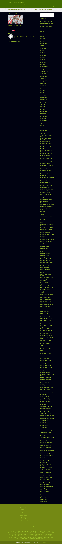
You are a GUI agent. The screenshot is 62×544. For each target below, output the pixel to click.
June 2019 (42, 87)
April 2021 (42, 69)
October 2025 (43, 48)
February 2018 (43, 111)
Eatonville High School (45, 232)
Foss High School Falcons (45, 260)
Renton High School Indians (46, 380)
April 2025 (42, 54)
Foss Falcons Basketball (45, 258)
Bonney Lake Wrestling (45, 192)
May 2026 (42, 38)
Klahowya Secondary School (46, 294)
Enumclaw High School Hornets (47, 239)
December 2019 (43, 80)
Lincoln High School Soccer (46, 316)
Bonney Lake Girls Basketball (46, 165)
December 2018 (43, 97)
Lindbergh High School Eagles (46, 320)
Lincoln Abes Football (44, 311)
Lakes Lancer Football (45, 297)
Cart (32, 529)
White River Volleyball (45, 482)
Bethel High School (44, 148)
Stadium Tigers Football (45, 410)
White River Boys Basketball (46, 460)
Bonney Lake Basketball (45, 156)
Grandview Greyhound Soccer (46, 277)
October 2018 (43, 101)
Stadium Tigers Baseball (45, 408)
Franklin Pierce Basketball (45, 269)
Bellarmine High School (45, 141)
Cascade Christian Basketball (46, 199)
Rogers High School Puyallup (46, 387)
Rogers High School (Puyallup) (46, 385)
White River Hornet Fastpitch (46, 469)
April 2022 (42, 64)
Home (23, 6)
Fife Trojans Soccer (44, 255)
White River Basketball (45, 459)
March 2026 (42, 41)
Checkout (36, 529)
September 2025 (44, 50)
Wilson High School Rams (45, 488)
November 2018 (43, 99)
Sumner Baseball (44, 420)
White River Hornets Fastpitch (46, 475)
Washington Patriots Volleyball (46, 455)
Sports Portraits (23, 537)
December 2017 (43, 114)
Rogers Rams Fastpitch (45, 389)
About (51, 6)
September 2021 (44, 66)
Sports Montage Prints (13, 537)
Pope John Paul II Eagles (45, 372)
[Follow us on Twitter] (31, 526)
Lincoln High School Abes (45, 315)
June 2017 (42, 123)
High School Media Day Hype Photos (21, 531)
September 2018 (44, 102)
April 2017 (42, 127)
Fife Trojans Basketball (45, 253)
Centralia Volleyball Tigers (45, 208)
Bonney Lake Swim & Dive (46, 185)
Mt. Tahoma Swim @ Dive (46, 333)
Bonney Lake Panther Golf (46, 179)
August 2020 (43, 73)
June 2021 (42, 67)
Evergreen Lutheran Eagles (46, 241)
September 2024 (44, 57)
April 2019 (42, 90)
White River (42, 457)
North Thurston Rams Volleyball (47, 351)
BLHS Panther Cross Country (46, 153)
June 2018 (42, 104)
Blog (29, 529)
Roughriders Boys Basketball (46, 392)
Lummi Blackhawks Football (46, 322)
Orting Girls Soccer (44, 369)
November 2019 (43, 81)
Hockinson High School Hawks (46, 287)
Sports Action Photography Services (19, 535)
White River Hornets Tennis (46, 477)
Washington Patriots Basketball (47, 453)
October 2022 (43, 62)
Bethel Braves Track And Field (46, 145)
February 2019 (43, 94)
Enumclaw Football (44, 237)
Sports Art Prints (49, 535)
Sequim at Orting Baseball (46, 21)
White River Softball (44, 479)
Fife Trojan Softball (44, 248)
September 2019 (44, 85)
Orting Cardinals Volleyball (46, 367)
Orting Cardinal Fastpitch (45, 362)
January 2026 (43, 45)
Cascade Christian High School (47, 204)
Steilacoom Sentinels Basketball (47, 415)
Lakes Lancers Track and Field (47, 304)
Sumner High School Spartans (46, 423)
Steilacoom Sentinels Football (46, 416)
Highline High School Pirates (46, 284)
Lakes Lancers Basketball (45, 299)
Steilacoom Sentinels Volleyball (47, 418)
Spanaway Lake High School (46, 398)
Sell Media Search (39, 534)
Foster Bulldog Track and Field (46, 262)
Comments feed (43, 499)
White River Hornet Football (46, 470)
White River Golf (43, 462)
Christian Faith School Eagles (46, 216)
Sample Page (38, 532)
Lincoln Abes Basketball (45, 308)
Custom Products (33, 6)
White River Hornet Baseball (46, 467)
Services (26, 6)
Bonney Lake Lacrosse (45, 175)
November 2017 (43, 116)
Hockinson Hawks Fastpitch (46, 285)
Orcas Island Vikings (44, 358)
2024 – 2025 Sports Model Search (15, 529)
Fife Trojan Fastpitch (44, 246)
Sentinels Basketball (44, 396)
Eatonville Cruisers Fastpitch (46, 230)
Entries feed (43, 497)
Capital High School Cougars (46, 196)
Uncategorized (43, 440)
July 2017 (42, 121)
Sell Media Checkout (46, 532)
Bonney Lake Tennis (44, 187)
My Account (20, 532)
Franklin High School (44, 267)
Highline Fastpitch (44, 282)
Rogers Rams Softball (45, 391)
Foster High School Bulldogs (46, 265)
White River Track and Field (46, 481)
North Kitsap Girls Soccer (45, 340)
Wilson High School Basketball (46, 486)
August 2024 (43, 59)
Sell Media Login (30, 534)
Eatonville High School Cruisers (47, 234)
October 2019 (43, 83)
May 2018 (42, 106)
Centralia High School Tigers (46, 206)
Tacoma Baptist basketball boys (47, 430)
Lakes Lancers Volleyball (45, 306)
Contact (47, 6)
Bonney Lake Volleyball (45, 190)
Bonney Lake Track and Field (46, 189)
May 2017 (42, 125)
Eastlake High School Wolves (46, 227)
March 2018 (42, 109)
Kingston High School (45, 289)
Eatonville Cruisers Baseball (46, 229)
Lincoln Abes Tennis (44, 313)
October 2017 (43, 118)
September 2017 (44, 120)
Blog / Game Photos (41, 6)
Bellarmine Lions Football (45, 143)
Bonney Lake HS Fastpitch (46, 173)
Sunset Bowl (43, 429)
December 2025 (43, 47)
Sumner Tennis (43, 427)
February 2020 (43, 76)
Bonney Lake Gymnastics (45, 168)
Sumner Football (43, 422)
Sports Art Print (43, 404)
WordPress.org (43, 501)
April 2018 (42, 108)
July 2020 (42, 74)
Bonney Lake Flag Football (46, 161)
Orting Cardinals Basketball (46, 363)
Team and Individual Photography (35, 537)
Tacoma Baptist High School (46, 435)
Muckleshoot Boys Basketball (46, 335)
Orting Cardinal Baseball (45, 360)
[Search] (53, 6)
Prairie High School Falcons (46, 379)
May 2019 (42, 88)
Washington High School (45, 445)
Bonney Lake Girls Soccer (46, 167)
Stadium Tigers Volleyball (45, 411)
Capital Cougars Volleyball (45, 194)
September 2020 (44, 71)
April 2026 (42, 40)
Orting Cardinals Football (45, 365)
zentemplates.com (42, 542)
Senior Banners (43, 394)
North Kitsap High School (45, 342)
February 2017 (43, 130)
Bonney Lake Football (45, 163)
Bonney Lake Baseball (45, 155)
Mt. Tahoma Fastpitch (45, 328)
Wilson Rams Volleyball (45, 491)
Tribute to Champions (40, 538)
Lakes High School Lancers (46, 295)
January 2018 (43, 113)
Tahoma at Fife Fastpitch (45, 20)
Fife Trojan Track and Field (46, 250)
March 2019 (42, 92)
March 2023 (42, 61)
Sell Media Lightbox (21, 534)
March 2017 (42, 128)
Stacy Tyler (21, 34)
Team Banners (46, 537)
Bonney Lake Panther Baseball (47, 177)
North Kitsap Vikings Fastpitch (46, 347)
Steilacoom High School (45, 413)
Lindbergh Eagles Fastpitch (46, 318)
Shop (10, 535)
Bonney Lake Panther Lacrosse (47, 180)
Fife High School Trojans (45, 243)
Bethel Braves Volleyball (45, 146)
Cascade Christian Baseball (46, 197)
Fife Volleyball (43, 257)
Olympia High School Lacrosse (47, 356)
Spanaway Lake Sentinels (45, 399)
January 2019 (43, 95)
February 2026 (43, 43)
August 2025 (43, 52)
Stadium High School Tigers (46, 406)
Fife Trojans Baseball (44, 251)
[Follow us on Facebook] (28, 526)
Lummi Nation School (45, 323)
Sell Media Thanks (48, 534)
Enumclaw (42, 236)
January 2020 (43, 78)
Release (32, 532)
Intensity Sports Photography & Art (38, 531)
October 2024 (43, 55)
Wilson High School (44, 484)
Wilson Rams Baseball (45, 489)
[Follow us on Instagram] (33, 526)
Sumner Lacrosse (44, 425)
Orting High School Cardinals (46, 370)
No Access (27, 532)
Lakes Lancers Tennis (45, 302)
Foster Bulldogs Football (45, 264)
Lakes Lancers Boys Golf (45, 301)
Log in (41, 496)
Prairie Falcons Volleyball (45, 377)
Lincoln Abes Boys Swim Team (46, 309)
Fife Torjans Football (44, 244)
